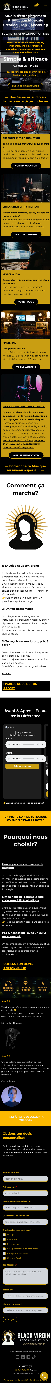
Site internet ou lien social (16, 1216)
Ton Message (10, 1265)
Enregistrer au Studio (17, 1253)
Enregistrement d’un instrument (22, 1248)
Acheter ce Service (22, 766)
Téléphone (8, 1290)
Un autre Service (15, 1258)
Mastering (12, 1239)
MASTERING (9, 342)
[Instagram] (28, 1357)
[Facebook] (23, 1357)
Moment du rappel (12, 1304)
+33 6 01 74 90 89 (22, 1370)
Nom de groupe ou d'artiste (16, 1201)
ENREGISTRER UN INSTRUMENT (21, 206)
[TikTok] (34, 1357)
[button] (25, 86)
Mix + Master (13, 1244)
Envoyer (10, 1319)
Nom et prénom (11, 1172)
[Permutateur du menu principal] (45, 6)
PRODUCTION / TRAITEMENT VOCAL (24, 406)
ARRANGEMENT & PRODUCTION (21, 138)
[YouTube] (17, 1357)
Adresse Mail (10, 1187)
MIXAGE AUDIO (11, 274)
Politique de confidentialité (16, 1380)
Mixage (10, 1234)
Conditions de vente (38, 1380)
